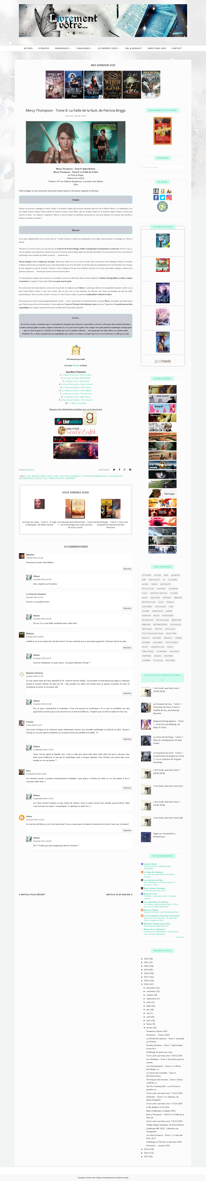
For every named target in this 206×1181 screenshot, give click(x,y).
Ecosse (157, 575)
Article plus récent (33, 894)
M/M (144, 580)
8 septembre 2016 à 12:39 (36, 774)
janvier (149, 1027)
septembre (151, 998)
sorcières (158, 642)
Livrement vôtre (90, 1177)
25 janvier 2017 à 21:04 (35, 820)
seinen (178, 638)
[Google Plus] (124, 469)
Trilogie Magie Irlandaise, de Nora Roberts (165, 1125)
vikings (157, 656)
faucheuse (160, 606)
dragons (155, 597)
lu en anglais (115, 476)
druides (167, 597)
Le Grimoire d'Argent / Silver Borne (77, 387)
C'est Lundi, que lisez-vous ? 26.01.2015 (164, 1056)
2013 (146, 1153)
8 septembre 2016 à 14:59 (43, 750)
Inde (166, 575)
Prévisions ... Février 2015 (158, 1035)
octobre (150, 995)
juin (148, 1009)
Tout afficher (180, 937)
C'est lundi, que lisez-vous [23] (168, 817)
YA (164, 580)
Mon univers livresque (154, 888)
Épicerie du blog (122, 1177)
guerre (145, 611)
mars (148, 1020)
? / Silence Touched (77, 403)
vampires (70, 478)
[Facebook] (119, 469)
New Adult (154, 580)
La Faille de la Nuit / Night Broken (76, 397)
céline (29, 816)
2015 (146, 984)
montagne (167, 615)
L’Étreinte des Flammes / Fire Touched (76, 400)
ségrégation (157, 647)
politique (170, 629)
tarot (170, 647)
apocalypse (148, 588)
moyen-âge (147, 620)
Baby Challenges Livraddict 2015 (160, 1111)
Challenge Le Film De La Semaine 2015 (164, 1142)
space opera (172, 642)
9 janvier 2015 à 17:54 (34, 676)
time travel (148, 651)
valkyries (174, 651)
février (149, 1024)
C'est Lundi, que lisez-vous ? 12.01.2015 (164, 1103)
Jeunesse (175, 575)
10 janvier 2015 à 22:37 (42, 658)
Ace (29, 476)
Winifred (30, 555)
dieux (50, 476)
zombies (146, 660)
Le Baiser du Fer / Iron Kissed (77, 381)
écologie (158, 660)
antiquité (165, 584)
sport (145, 647)
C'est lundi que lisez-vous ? (155, 890)
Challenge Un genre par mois (159, 1052)
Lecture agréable (70, 476)
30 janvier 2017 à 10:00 (42, 841)
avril (148, 1017)
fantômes (147, 606)
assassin (161, 588)
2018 (146, 973)
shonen (146, 642)
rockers (157, 638)
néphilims (147, 629)
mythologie (162, 620)
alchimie (172, 580)
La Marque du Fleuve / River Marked (77, 391)
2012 (146, 1156)
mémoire (146, 624)
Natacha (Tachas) (34, 673)
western (168, 656)
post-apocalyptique (152, 633)
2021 (146, 962)
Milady (38, 478)
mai (148, 1013)
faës (56, 476)
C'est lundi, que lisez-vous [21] (168, 786)
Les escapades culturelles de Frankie (162, 916)
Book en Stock (151, 910)
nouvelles (175, 624)
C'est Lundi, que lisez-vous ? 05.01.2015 (164, 1121)
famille (170, 602)
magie (156, 615)
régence (168, 638)
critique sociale (158, 593)
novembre (151, 991)
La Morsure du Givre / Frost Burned (76, 394)
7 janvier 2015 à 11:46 (34, 558)
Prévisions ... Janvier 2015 (158, 1145)
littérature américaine (94, 476)
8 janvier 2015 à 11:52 (34, 597)
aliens (145, 584)
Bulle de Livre (150, 894)
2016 (146, 980)
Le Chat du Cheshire (36, 594)
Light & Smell (150, 864)
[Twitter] (114, 469)
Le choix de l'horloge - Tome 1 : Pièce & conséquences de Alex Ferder (168, 740)
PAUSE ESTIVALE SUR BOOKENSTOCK (161, 912)
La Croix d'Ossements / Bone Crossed (76, 384)
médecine (176, 620)
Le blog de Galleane (153, 872)
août (148, 1002)
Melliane (30, 633)
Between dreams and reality (157, 924)
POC (45, 478)
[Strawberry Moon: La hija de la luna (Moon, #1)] (163, 324)
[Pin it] (130, 469)
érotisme (170, 660)
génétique (157, 611)
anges (154, 584)
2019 (146, 970)
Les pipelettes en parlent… (157, 902)
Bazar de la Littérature (154, 929)
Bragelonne (39, 476)
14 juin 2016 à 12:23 (34, 725)
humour (146, 615)
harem (169, 611)
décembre (151, 988)
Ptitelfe (76, 365)
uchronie (162, 651)
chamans (173, 588)
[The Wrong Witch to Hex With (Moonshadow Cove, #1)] (163, 247)
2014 (146, 1149)
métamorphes (26, 478)
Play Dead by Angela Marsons (156, 926)
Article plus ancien (118, 894)
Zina (28, 771)
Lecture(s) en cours (163, 227)
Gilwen (36, 576)
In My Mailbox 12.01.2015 (157, 1107)
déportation (149, 602)
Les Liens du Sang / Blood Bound (76, 378)
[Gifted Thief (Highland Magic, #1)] (163, 302)
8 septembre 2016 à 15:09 (43, 799)
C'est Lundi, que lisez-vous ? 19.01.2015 (164, 1093)
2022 (146, 959)
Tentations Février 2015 (156, 1031)
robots (146, 638)
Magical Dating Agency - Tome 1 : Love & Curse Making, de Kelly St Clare (168, 724)
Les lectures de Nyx (153, 880)
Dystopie (146, 575)
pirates (158, 629)
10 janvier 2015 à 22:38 (42, 704)
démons (178, 597)
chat (144, 593)
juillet (148, 1006)
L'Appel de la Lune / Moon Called (77, 375)
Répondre (127, 569)
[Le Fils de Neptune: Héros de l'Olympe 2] (163, 271)
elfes (161, 602)
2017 (146, 977)
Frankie (29, 722)
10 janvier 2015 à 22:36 (42, 579)
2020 (146, 966)
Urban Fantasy (56, 478)
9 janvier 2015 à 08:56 (34, 637)
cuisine (174, 593)
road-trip (171, 633)
